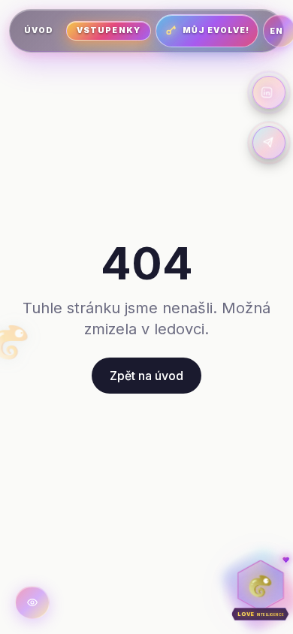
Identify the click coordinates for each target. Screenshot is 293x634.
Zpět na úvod (146, 375)
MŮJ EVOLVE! (216, 30)
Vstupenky (108, 30)
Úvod (38, 30)
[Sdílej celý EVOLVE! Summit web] (268, 142)
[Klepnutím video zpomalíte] (32, 602)
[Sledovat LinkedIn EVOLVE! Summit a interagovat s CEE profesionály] (268, 92)
